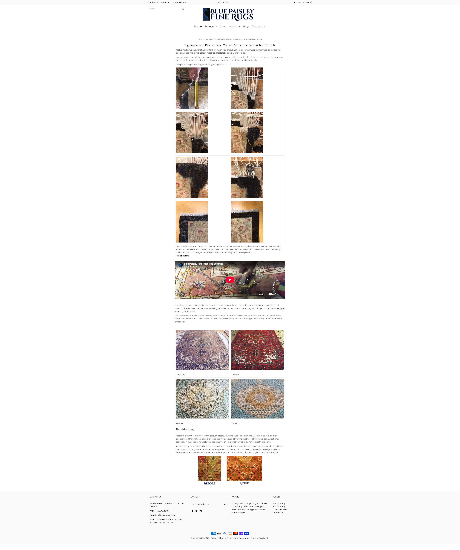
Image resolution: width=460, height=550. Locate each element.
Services (210, 26)
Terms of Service (280, 509)
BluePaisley (212, 538)
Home (198, 26)
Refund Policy (279, 506)
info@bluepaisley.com (165, 515)
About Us (234, 26)
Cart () (308, 2)
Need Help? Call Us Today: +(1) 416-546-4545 (188, 2)
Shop (223, 26)
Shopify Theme (226, 538)
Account (297, 2)
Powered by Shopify (260, 538)
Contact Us (259, 26)
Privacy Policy (279, 503)
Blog (246, 26)
